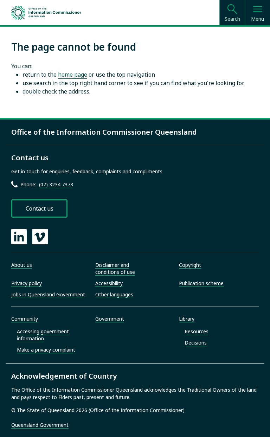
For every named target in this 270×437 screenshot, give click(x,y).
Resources (196, 331)
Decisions (196, 342)
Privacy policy (26, 283)
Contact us (39, 208)
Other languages (114, 294)
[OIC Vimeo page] (40, 236)
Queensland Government (40, 425)
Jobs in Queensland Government (48, 294)
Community (24, 318)
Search (232, 18)
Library (186, 318)
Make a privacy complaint (46, 349)
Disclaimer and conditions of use (115, 268)
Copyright (190, 265)
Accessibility (109, 283)
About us (21, 265)
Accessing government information (43, 335)
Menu (257, 18)
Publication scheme (201, 283)
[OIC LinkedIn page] (19, 236)
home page (72, 74)
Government (109, 318)
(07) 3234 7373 (56, 184)
